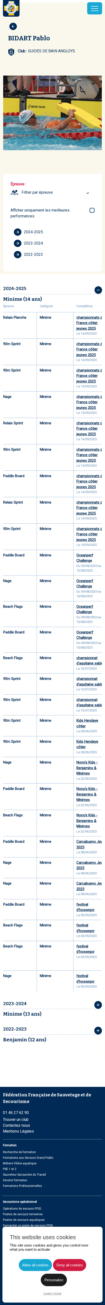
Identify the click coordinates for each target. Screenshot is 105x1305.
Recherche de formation (19, 1152)
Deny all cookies (69, 1265)
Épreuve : (18, 184)
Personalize (53, 1280)
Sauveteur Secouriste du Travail (24, 1174)
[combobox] (55, 192)
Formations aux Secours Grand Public (28, 1157)
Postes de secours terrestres (23, 1214)
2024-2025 (33, 232)
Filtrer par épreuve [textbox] (37, 192)
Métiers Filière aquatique (19, 1163)
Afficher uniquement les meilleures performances (40, 213)
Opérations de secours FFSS (22, 1208)
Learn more (52, 1293)
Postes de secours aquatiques (24, 1220)
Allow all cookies (35, 1265)
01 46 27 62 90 (16, 1112)
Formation (10, 1145)
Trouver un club (16, 1119)
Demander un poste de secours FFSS (28, 1225)
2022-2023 (33, 254)
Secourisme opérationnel (20, 1202)
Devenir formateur (15, 1180)
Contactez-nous (16, 1125)
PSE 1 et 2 (9, 1169)
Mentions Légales (18, 1131)
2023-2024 (33, 243)
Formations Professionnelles (22, 1186)
